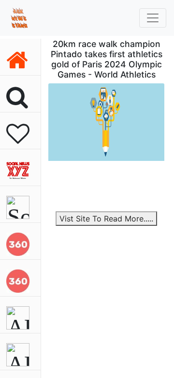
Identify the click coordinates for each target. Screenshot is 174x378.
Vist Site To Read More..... (106, 218)
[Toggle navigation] (152, 18)
